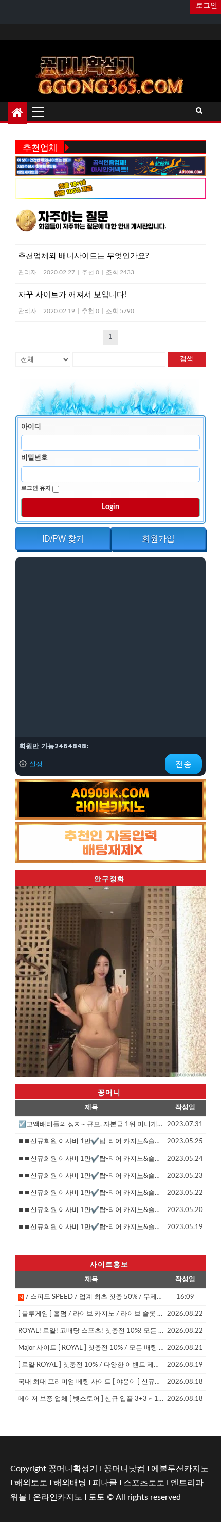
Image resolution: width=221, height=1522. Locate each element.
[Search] (199, 111)
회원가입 (158, 538)
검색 (186, 359)
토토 (96, 1497)
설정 (36, 764)
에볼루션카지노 (180, 1469)
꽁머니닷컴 (124, 1469)
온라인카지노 (57, 1497)
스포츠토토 (143, 1483)
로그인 (205, 5)
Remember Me (36, 488)
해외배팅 (69, 1483)
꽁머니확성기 (73, 1469)
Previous (28, 979)
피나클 (105, 1483)
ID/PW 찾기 (63, 538)
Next (192, 979)
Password (35, 457)
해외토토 (30, 1483)
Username (32, 426)
